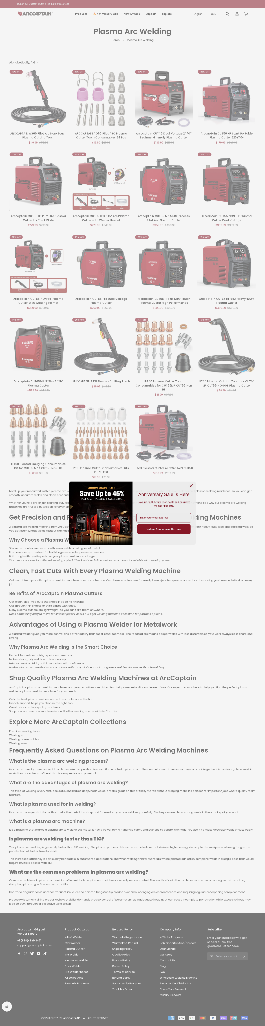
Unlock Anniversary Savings (164, 529)
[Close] (191, 486)
